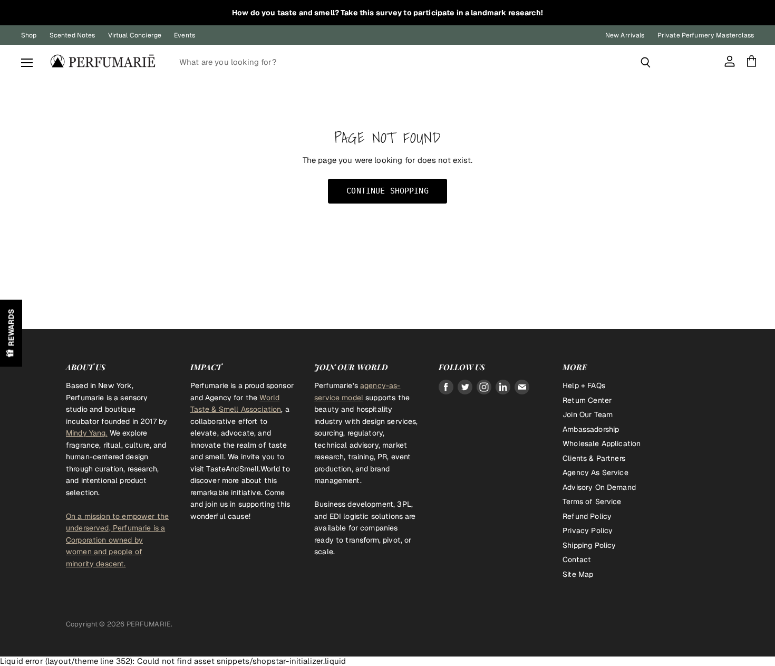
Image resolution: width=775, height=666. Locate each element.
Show (11, 333)
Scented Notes (72, 35)
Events (184, 35)
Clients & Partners (594, 458)
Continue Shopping (387, 191)
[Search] (646, 62)
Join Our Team (588, 414)
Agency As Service (595, 472)
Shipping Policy (589, 545)
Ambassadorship (591, 429)
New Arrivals (625, 35)
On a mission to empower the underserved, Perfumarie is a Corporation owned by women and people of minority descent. (117, 539)
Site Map (578, 574)
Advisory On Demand (599, 487)
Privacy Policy (588, 530)
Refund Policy (587, 516)
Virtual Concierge (135, 35)
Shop (29, 35)
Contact (577, 559)
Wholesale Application (602, 443)
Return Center (587, 400)
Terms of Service (592, 501)
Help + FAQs (584, 385)
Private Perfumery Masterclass (705, 35)
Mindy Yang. (87, 433)
